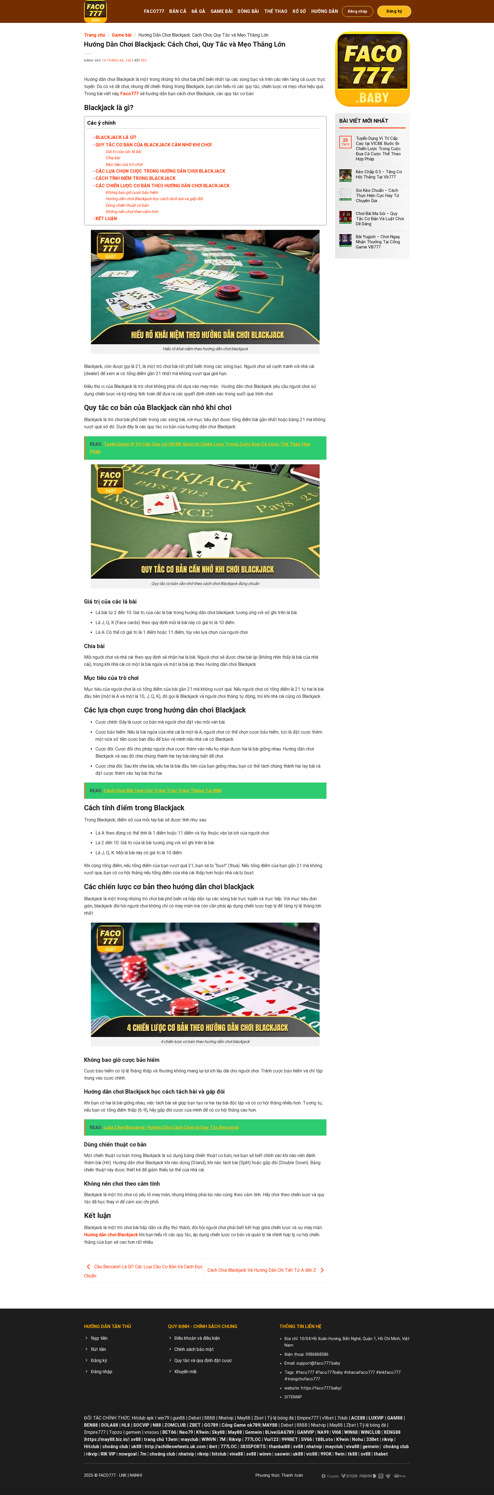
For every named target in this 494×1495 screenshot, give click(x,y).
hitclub (219, 1454)
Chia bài (112, 158)
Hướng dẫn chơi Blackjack (111, 1234)
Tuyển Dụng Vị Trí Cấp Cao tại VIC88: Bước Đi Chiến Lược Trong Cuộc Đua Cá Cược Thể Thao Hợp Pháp (378, 149)
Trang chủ (94, 35)
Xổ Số (299, 11)
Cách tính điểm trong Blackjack (135, 178)
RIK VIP (108, 1454)
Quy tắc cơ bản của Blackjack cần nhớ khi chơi (153, 145)
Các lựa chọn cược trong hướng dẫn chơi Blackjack (160, 171)
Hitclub (91, 1446)
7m (143, 1454)
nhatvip (314, 1446)
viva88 (352, 1446)
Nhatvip (226, 1418)
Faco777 (154, 11)
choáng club (115, 1446)
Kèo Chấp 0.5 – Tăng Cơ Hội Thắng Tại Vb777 (379, 174)
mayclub (189, 1439)
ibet (213, 1446)
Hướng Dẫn (324, 11)
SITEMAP (293, 1397)
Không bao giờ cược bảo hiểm (131, 192)
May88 (243, 1418)
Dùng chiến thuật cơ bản (127, 205)
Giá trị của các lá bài (123, 151)
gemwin (133, 1432)
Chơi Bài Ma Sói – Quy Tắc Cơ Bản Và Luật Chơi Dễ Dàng (380, 218)
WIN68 (351, 1432)
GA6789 (285, 1432)
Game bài (122, 35)
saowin (282, 1454)
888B (209, 1418)
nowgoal (128, 1454)
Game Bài (222, 11)
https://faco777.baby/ (321, 1388)
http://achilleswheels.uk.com (175, 1446)
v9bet (328, 1418)
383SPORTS (253, 1446)
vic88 (311, 1454)
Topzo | (116, 1432)
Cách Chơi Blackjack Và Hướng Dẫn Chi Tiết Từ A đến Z (262, 1270)
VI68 (337, 1432)
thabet (381, 1454)
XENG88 (392, 1432)
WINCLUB (371, 1432)
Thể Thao (276, 11)
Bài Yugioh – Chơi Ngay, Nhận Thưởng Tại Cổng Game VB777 (378, 242)
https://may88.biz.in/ (107, 1439)
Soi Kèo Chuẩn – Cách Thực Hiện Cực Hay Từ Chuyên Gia (377, 195)
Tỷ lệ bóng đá (280, 1418)
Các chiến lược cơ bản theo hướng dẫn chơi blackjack (162, 185)
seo (144, 60)
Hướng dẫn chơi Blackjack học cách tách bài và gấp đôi (154, 198)
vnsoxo (151, 1432)
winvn (265, 1454)
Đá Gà (199, 11)
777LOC (228, 1446)
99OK (326, 1454)
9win (339, 1454)
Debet (194, 1418)
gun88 (179, 1418)
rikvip (387, 1439)
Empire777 (307, 1418)
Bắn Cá (177, 11)
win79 (163, 1418)
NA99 (323, 1432)
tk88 (352, 1454)
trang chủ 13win (161, 1439)
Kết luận (106, 218)
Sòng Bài (248, 11)
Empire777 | (96, 1432)
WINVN (209, 1439)
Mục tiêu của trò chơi (123, 164)
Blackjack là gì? (115, 137)
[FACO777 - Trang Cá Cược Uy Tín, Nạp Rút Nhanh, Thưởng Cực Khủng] (110, 11)
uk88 (136, 1446)
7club (342, 1418)
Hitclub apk (143, 1418)
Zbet (259, 1418)
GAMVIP (306, 1432)
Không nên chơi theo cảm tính (131, 211)
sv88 (136, 1439)
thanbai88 (279, 1446)
